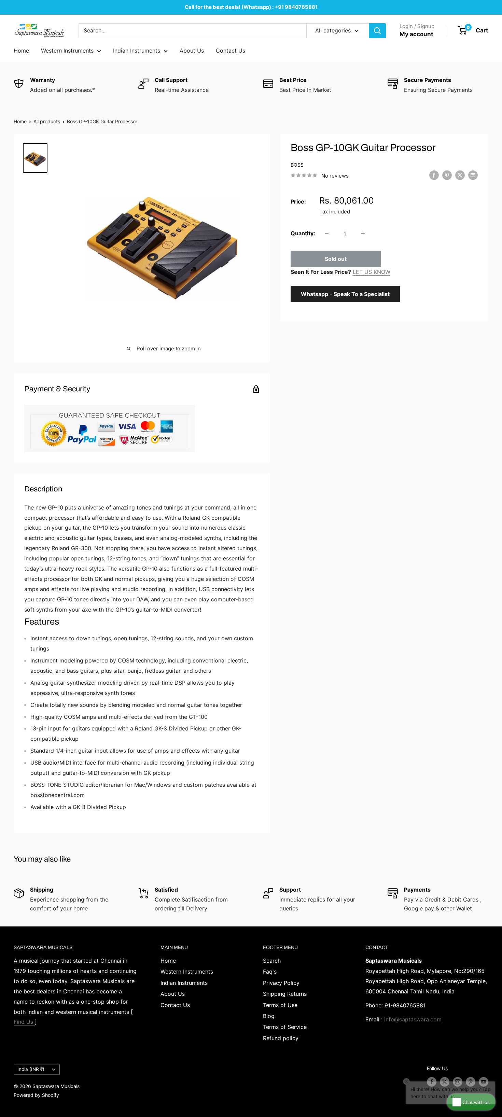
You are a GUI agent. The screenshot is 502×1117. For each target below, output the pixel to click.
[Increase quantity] (363, 233)
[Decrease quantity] (327, 233)
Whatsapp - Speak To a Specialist (345, 293)
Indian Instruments (136, 50)
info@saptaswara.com (413, 1019)
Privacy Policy (281, 982)
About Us (192, 50)
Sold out (336, 258)
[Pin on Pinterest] (447, 175)
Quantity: (303, 232)
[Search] (377, 30)
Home (21, 50)
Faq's (270, 971)
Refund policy (280, 1038)
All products (46, 121)
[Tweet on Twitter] (460, 175)
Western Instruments (67, 50)
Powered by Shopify (36, 1095)
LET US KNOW (371, 271)
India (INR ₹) (30, 1069)
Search (272, 960)
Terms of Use (280, 1005)
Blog (269, 1016)
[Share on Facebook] (434, 175)
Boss (297, 165)
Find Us (24, 1021)
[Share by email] (473, 175)
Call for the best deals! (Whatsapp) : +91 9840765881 (251, 7)
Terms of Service (285, 1026)
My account (416, 34)
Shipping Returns (285, 993)
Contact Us (230, 50)
